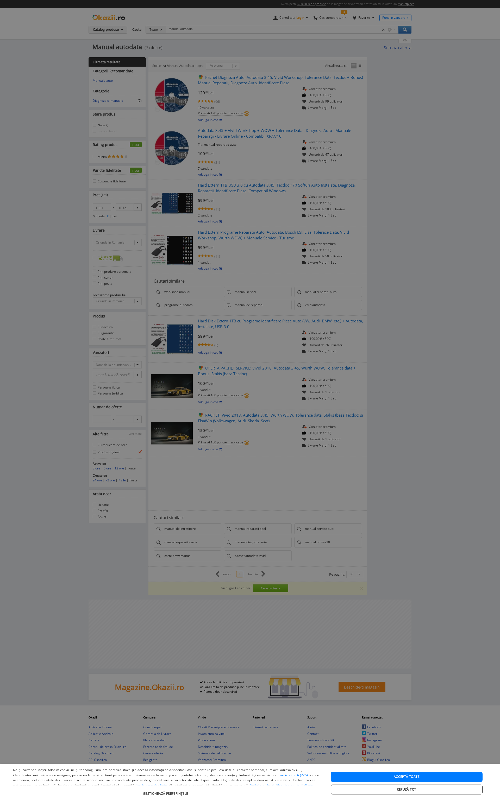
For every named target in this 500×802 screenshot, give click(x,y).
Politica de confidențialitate (292, 785)
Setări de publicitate (151, 785)
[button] (166, 791)
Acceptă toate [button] (407, 776)
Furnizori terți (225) (293, 775)
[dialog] (250, 783)
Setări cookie (260, 785)
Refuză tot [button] (406, 789)
